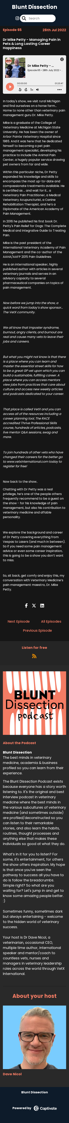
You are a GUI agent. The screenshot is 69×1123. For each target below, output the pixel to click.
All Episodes (51, 621)
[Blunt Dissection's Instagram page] (17, 18)
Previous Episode (37, 630)
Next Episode (19, 621)
